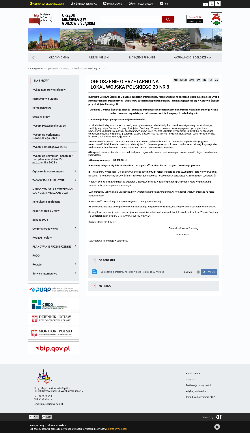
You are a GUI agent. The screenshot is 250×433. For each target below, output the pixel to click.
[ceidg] (53, 304)
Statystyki (191, 379)
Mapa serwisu (114, 4)
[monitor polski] (53, 333)
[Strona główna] (33, 57)
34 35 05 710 (45, 396)
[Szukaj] (168, 19)
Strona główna (35, 68)
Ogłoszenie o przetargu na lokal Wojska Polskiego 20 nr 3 (76, 68)
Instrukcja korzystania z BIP (200, 397)
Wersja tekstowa (87, 4)
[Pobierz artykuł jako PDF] (204, 80)
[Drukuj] (216, 80)
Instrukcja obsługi (142, 4)
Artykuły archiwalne (196, 391)
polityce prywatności (116, 429)
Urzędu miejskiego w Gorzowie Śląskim (78, 19)
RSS (166, 4)
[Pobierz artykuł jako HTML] (210, 80)
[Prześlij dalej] (198, 80)
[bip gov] (53, 347)
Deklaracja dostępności (198, 385)
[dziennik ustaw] (53, 318)
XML (192, 79)
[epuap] (53, 289)
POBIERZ (210, 272)
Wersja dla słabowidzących (48, 4)
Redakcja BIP (193, 373)
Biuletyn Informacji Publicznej (43, 19)
